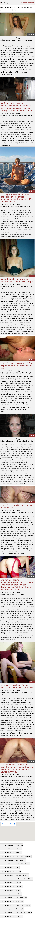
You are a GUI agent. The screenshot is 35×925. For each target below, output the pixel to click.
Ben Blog (4, 2)
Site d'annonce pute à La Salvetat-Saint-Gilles (16, 879)
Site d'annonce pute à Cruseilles (12, 916)
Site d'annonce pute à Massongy (12, 886)
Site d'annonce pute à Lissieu (11, 883)
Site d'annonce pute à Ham (10, 867)
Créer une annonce (27, 3)
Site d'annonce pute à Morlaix (11, 871)
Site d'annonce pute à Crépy (10, 890)
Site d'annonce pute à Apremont (12, 845)
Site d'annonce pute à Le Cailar (11, 894)
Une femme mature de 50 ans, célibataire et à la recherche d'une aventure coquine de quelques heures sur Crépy (16, 768)
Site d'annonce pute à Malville (11, 849)
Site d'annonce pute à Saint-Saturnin (13, 860)
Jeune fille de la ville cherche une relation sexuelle (16, 506)
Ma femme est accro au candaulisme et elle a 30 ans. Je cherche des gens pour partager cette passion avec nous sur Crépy (17, 107)
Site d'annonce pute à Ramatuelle (12, 909)
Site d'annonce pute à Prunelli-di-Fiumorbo (15, 905)
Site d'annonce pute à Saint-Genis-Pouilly (15, 864)
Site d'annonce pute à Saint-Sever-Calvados (16, 856)
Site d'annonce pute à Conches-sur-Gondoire (16, 913)
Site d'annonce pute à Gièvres (11, 852)
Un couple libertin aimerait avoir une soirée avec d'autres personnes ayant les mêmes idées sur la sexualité (16, 198)
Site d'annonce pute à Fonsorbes (12, 901)
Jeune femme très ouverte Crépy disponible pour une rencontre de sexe (16, 365)
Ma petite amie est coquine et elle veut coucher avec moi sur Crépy (16, 280)
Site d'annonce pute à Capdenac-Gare (14, 898)
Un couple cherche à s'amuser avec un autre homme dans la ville (16, 686)
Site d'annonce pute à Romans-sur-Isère (14, 875)
